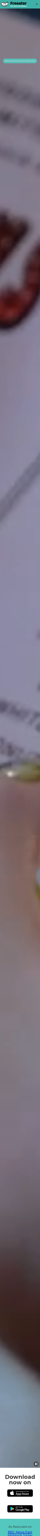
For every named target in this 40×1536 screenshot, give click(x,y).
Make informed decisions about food (20, 61)
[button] (37, 4)
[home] (13, 4)
